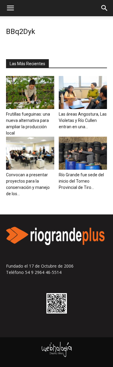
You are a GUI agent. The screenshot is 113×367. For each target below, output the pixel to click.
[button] (10, 8)
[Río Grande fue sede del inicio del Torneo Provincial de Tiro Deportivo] (83, 153)
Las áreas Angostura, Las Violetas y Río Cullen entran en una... (83, 120)
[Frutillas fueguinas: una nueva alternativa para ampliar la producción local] (30, 92)
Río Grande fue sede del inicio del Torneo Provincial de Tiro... (81, 181)
